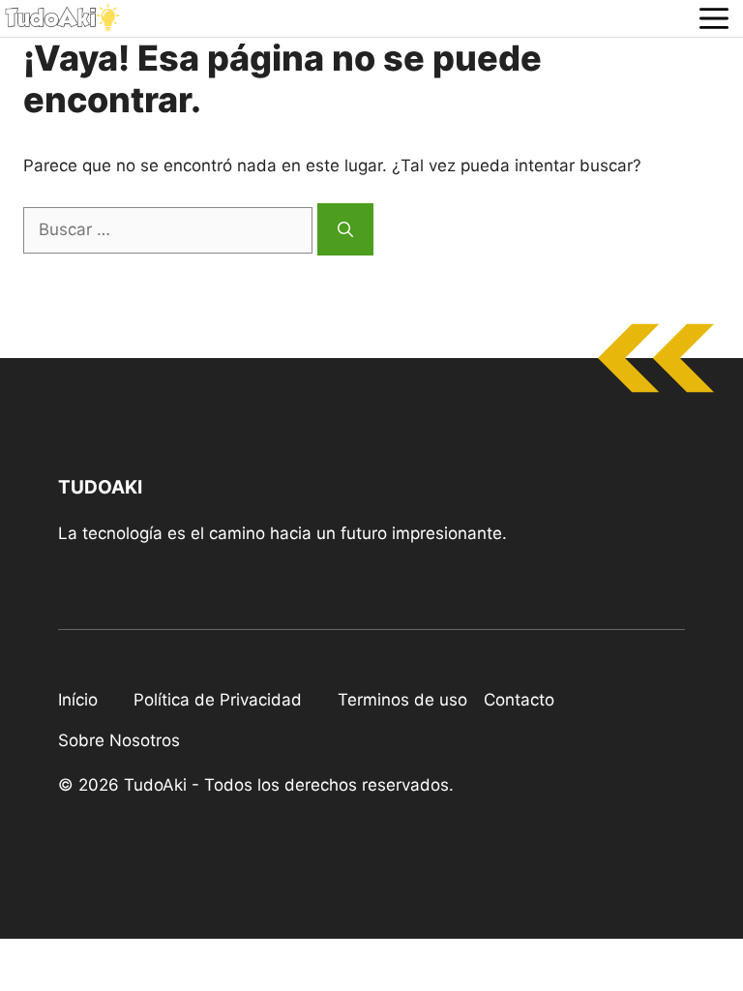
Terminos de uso (402, 699)
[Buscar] (345, 229)
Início (78, 699)
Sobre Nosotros (119, 740)
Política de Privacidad (218, 699)
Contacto (519, 699)
